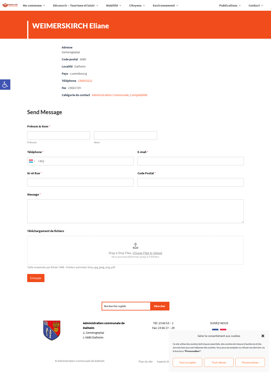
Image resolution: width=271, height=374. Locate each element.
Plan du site (146, 361)
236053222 (85, 81)
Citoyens (135, 5)
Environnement (164, 5)
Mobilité (112, 5)
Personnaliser (250, 362)
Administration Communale (110, 95)
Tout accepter (187, 362)
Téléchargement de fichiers (45, 231)
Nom (97, 142)
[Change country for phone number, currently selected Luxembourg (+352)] (32, 161)
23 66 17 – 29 (166, 328)
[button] (5, 84)
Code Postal (146, 173)
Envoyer (35, 278)
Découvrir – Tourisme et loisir (74, 5)
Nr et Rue (34, 173)
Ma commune (32, 5)
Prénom (32, 142)
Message (34, 194)
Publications (228, 5)
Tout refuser (219, 362)
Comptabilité (138, 95)
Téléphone (35, 152)
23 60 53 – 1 (166, 323)
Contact (254, 5)
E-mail (142, 152)
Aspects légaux (165, 361)
